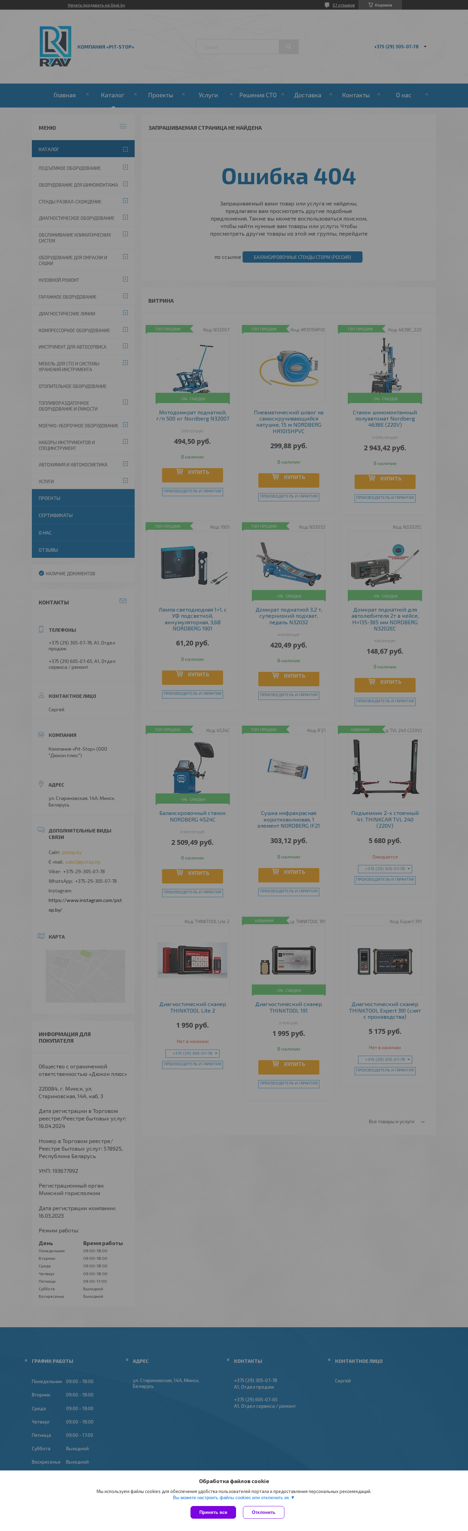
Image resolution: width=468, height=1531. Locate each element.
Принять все (213, 1512)
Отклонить (263, 1512)
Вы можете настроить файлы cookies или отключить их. (232, 1497)
